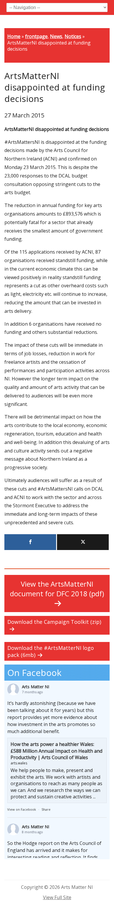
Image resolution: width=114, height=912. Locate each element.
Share (46, 809)
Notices (73, 36)
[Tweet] (83, 542)
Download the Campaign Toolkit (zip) (54, 621)
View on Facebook (21, 809)
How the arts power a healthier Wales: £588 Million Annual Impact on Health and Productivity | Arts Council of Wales (56, 751)
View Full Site (57, 897)
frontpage (36, 36)
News (56, 36)
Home (13, 36)
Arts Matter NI (35, 686)
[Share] (30, 542)
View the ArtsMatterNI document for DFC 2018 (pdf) (57, 588)
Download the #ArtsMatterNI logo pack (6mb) (50, 651)
